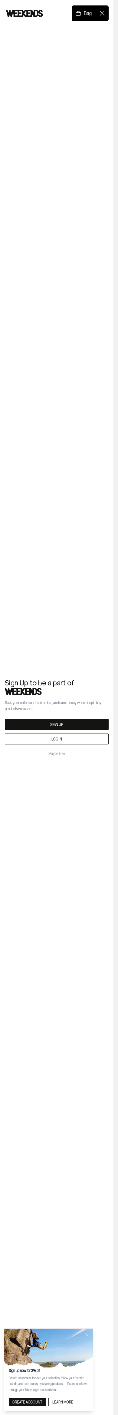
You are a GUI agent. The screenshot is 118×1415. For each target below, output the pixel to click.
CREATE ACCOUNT (27, 1402)
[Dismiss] (86, 1334)
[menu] (102, 13)
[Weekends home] (24, 13)
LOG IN (56, 739)
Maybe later (56, 753)
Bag (88, 13)
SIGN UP (56, 724)
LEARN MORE (62, 1402)
